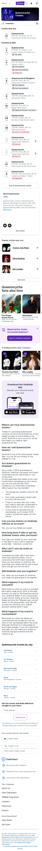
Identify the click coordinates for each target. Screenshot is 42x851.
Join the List (20, 717)
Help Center (7, 820)
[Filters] (37, 23)
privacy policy (8, 725)
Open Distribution (9, 793)
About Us (6, 788)
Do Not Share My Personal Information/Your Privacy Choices (20, 847)
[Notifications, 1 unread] (37, 3)
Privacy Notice (15, 837)
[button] (8, 3)
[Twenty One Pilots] (11, 364)
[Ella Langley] (32, 364)
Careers (5, 810)
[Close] (37, 328)
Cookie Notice (27, 837)
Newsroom (6, 806)
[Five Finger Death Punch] (11, 308)
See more (21, 280)
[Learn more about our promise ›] (10, 759)
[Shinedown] (32, 307)
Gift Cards (6, 824)
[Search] (26, 3)
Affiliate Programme (10, 797)
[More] (36, 10)
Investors (6, 801)
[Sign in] (31, 3)
